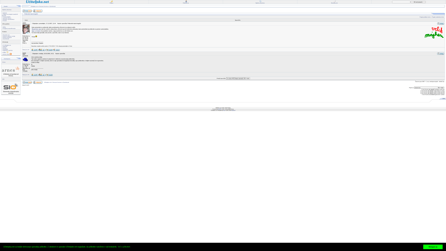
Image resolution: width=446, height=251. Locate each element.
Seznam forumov (43, 6)
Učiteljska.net (34, 6)
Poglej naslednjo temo (438, 17)
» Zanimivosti (5, 38)
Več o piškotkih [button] (124, 247)
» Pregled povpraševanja (8, 28)
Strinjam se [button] (433, 247)
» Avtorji (4, 47)
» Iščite (4, 27)
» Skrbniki (4, 46)
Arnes (3, 62)
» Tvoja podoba (6, 16)
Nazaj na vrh (26, 49)
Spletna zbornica (6, 9)
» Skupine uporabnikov (8, 19)
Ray (224, 110)
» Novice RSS (6, 54)
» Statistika (5, 49)
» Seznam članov (6, 18)
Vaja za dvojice (36, 31)
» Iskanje (4, 13)
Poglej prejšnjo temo (425, 17)
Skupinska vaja (36, 29)
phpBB (219, 109)
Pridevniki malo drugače (31, 14)
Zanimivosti (53, 6)
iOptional (233, 110)
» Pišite (4, 52)
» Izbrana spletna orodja (8, 36)
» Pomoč (4, 20)
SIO (3, 79)
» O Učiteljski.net (6, 45)
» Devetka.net (6, 35)
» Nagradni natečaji (7, 50)
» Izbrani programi (7, 37)
